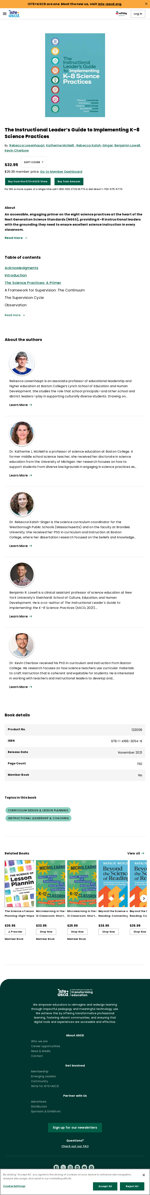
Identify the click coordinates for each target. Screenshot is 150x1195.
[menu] (4, 13)
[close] (146, 3)
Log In (138, 14)
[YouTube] (84, 1167)
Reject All (132, 1186)
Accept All (105, 1186)
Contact (37, 1056)
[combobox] (33, 161)
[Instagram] (70, 1167)
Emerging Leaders (43, 1076)
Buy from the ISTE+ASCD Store (27, 181)
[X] (63, 1167)
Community (39, 1081)
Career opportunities (45, 1046)
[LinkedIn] (77, 1167)
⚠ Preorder (15, 931)
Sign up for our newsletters (75, 1127)
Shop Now (46, 931)
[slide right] (144, 898)
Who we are (39, 1041)
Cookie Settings (14, 1186)
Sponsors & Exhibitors (46, 1111)
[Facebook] (56, 1167)
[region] (75, 1182)
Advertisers (38, 1102)
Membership (39, 1071)
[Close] (143, 1175)
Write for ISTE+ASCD (45, 1086)
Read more (13, 315)
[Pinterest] (91, 1167)
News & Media (40, 1051)
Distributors (39, 1106)
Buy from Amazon (69, 181)
